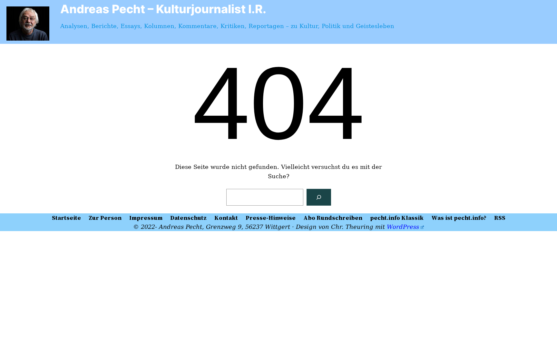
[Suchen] (319, 197)
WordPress (403, 226)
